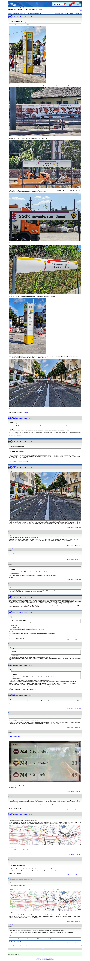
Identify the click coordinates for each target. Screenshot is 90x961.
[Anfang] (63, 13)
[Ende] (81, 13)
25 (33, 13)
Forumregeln (51, 958)
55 (66, 13)
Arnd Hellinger (12, 562)
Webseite (10, 83)
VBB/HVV (11, 596)
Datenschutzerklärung (44, 958)
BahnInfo (52, 959)
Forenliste (10, 13)
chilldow (11, 583)
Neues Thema (23, 13)
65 (78, 13)
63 (76, 13)
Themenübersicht (16, 13)
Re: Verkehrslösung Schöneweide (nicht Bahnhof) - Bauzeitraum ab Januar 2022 (20, 16)
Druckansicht (45, 948)
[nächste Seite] (80, 13)
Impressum (38, 958)
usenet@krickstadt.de (24, 412)
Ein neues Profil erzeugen (78, 0)
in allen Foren (39, 13)
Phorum (40, 959)
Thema (21, 7)
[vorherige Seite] (65, 13)
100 (36, 13)
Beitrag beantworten (71, 527)
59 (71, 13)
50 (34, 13)
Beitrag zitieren (78, 527)
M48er (11, 643)
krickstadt (11, 15)
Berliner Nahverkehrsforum (16, 7)
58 (70, 13)
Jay (10, 664)
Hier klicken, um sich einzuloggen (13, 954)
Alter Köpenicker (13, 417)
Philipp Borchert (13, 466)
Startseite (9, 7)
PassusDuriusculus (13, 548)
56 (67, 13)
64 (77, 13)
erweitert (81, 10)
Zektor (11, 611)
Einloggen (71, 0)
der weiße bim (12, 694)
